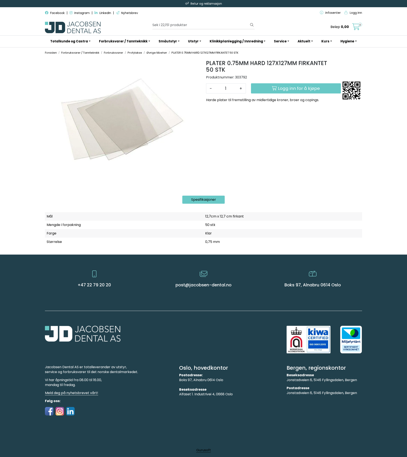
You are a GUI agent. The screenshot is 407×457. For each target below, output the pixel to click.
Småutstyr (168, 41)
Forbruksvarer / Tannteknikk (123, 41)
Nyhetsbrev (129, 13)
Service (280, 41)
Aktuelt (304, 41)
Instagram (82, 13)
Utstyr (193, 41)
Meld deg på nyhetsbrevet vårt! (71, 392)
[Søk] (252, 25)
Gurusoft (203, 450)
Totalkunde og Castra (69, 41)
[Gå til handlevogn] (356, 28)
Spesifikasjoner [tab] (203, 199)
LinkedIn (105, 13)
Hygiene (347, 41)
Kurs (325, 41)
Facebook (57, 13)
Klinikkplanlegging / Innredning (236, 41)
